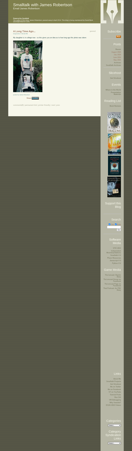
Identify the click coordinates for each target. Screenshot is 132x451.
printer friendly (44, 105)
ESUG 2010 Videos (113, 405)
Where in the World (113, 90)
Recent (118, 49)
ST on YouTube (115, 392)
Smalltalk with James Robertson (42, 4)
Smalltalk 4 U (115, 255)
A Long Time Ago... (24, 31)
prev (58, 105)
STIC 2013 (117, 248)
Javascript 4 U (115, 260)
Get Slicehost (115, 78)
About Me (117, 379)
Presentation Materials (116, 93)
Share (29, 98)
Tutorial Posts (115, 395)
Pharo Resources (114, 258)
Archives (117, 63)
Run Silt (117, 397)
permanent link (31, 105)
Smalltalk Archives (113, 65)
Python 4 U (116, 263)
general (93, 31)
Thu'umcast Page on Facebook (113, 285)
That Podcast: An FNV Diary (112, 289)
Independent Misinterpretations (113, 252)
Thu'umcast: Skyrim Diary (113, 276)
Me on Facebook (114, 389)
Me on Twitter (115, 387)
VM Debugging (115, 400)
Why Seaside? (115, 403)
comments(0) (18, 105)
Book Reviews (115, 106)
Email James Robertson (26, 8)
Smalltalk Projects (113, 381)
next (53, 105)
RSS (118, 37)
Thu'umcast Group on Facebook (112, 280)
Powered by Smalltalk (21, 18)
